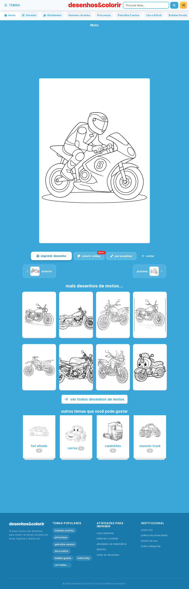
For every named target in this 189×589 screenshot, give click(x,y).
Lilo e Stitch (154, 15)
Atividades (54, 15)
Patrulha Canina (128, 15)
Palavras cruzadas (107, 538)
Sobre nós (147, 529)
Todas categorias (151, 546)
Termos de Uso (149, 540)
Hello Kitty (84, 558)
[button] (51, 256)
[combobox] (146, 5)
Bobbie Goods (63, 558)
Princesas (104, 15)
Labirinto (101, 549)
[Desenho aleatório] (183, 5)
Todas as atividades (108, 554)
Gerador (31, 15)
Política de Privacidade (154, 535)
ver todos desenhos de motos (96, 399)
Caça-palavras (105, 533)
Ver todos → (62, 564)
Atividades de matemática (111, 543)
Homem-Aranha (79, 15)
